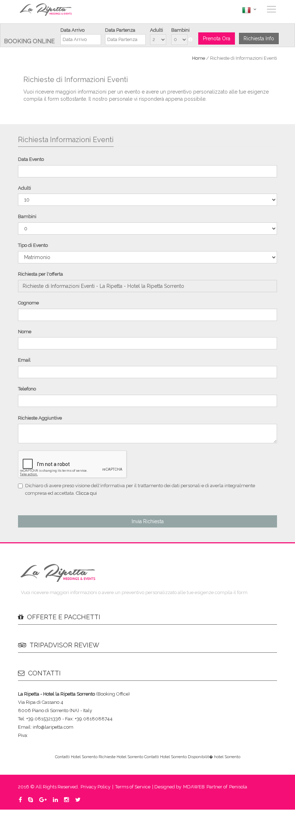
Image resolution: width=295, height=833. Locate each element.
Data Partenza (120, 30)
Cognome (28, 302)
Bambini (180, 30)
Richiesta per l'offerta (40, 274)
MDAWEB (194, 786)
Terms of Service (132, 786)
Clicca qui (86, 493)
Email (24, 360)
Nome (24, 331)
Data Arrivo (72, 30)
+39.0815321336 (214, 9)
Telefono (27, 388)
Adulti (156, 30)
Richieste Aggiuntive (40, 418)
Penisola (238, 786)
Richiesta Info (259, 38)
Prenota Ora (216, 38)
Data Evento (31, 159)
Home (198, 58)
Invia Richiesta (148, 521)
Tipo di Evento (33, 245)
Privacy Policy (95, 786)
